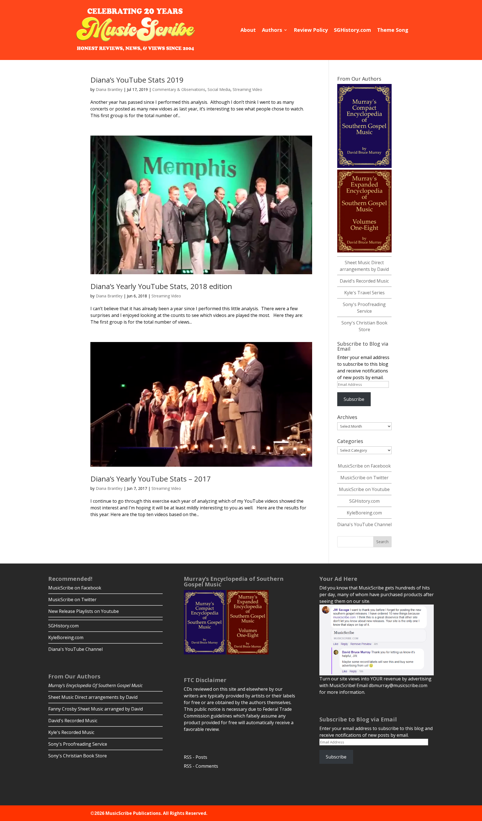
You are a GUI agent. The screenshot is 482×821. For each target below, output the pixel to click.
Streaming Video (247, 89)
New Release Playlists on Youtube (83, 611)
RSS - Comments (201, 766)
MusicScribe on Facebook (364, 466)
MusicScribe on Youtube (364, 489)
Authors (272, 30)
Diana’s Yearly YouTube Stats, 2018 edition (161, 286)
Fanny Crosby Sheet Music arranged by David (95, 709)
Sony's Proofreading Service (77, 744)
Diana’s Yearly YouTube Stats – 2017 (150, 479)
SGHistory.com (352, 30)
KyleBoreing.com (364, 513)
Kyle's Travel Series (364, 293)
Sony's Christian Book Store (77, 756)
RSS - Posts (195, 757)
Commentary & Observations (178, 89)
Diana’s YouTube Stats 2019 (137, 80)
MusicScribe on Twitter (364, 478)
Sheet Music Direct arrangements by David (93, 697)
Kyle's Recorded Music (71, 732)
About (248, 30)
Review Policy (311, 30)
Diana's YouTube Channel (364, 524)
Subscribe (354, 399)
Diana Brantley (109, 89)
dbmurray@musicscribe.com (398, 685)
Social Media (219, 89)
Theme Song (392, 30)
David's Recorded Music (364, 281)
